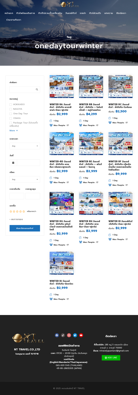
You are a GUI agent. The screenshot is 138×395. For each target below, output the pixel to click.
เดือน (12, 172)
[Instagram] (69, 335)
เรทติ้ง (13, 205)
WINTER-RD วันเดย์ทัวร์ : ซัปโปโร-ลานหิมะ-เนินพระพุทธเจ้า (60, 164)
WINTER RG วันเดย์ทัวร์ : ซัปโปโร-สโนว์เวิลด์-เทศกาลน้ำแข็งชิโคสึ (61, 225)
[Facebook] (57, 335)
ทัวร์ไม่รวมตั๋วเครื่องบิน (50, 13)
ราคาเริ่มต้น (15, 189)
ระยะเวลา (14, 138)
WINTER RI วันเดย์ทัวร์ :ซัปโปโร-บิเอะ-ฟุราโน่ (120, 222)
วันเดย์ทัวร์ (71, 13)
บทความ (108, 13)
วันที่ (11, 155)
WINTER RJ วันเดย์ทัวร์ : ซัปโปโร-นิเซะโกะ (61, 282)
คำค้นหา (13, 82)
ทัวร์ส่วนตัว (95, 13)
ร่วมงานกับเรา (13, 19)
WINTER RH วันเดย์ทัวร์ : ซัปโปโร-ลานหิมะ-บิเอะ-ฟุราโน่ (89, 224)
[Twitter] (75, 335)
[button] (111, 357)
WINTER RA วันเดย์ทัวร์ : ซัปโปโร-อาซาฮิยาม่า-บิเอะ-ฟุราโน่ (60, 107)
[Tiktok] (63, 335)
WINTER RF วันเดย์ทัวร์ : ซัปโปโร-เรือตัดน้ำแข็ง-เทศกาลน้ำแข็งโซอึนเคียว (119, 165)
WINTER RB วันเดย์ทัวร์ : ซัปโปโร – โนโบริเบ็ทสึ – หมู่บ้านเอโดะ (91, 107)
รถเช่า (83, 13)
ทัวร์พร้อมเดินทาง (25, 13)
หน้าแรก (9, 13)
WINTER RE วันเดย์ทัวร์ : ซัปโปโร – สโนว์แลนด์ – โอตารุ (90, 164)
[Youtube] (81, 335)
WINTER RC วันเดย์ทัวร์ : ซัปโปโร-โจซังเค (120, 106)
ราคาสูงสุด (30, 189)
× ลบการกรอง (16, 219)
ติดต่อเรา (121, 13)
